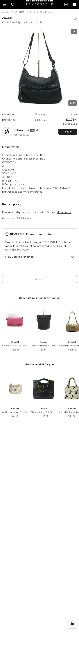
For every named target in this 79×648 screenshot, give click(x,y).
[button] (39, 67)
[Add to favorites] (75, 18)
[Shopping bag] (72, 624)
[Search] (13, 4)
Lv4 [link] (32, 130)
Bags (32, 12)
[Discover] (74, 4)
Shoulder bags (47, 12)
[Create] (66, 4)
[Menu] (5, 4)
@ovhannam (52, 298)
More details (64, 212)
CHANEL (19, 12)
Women (6, 12)
